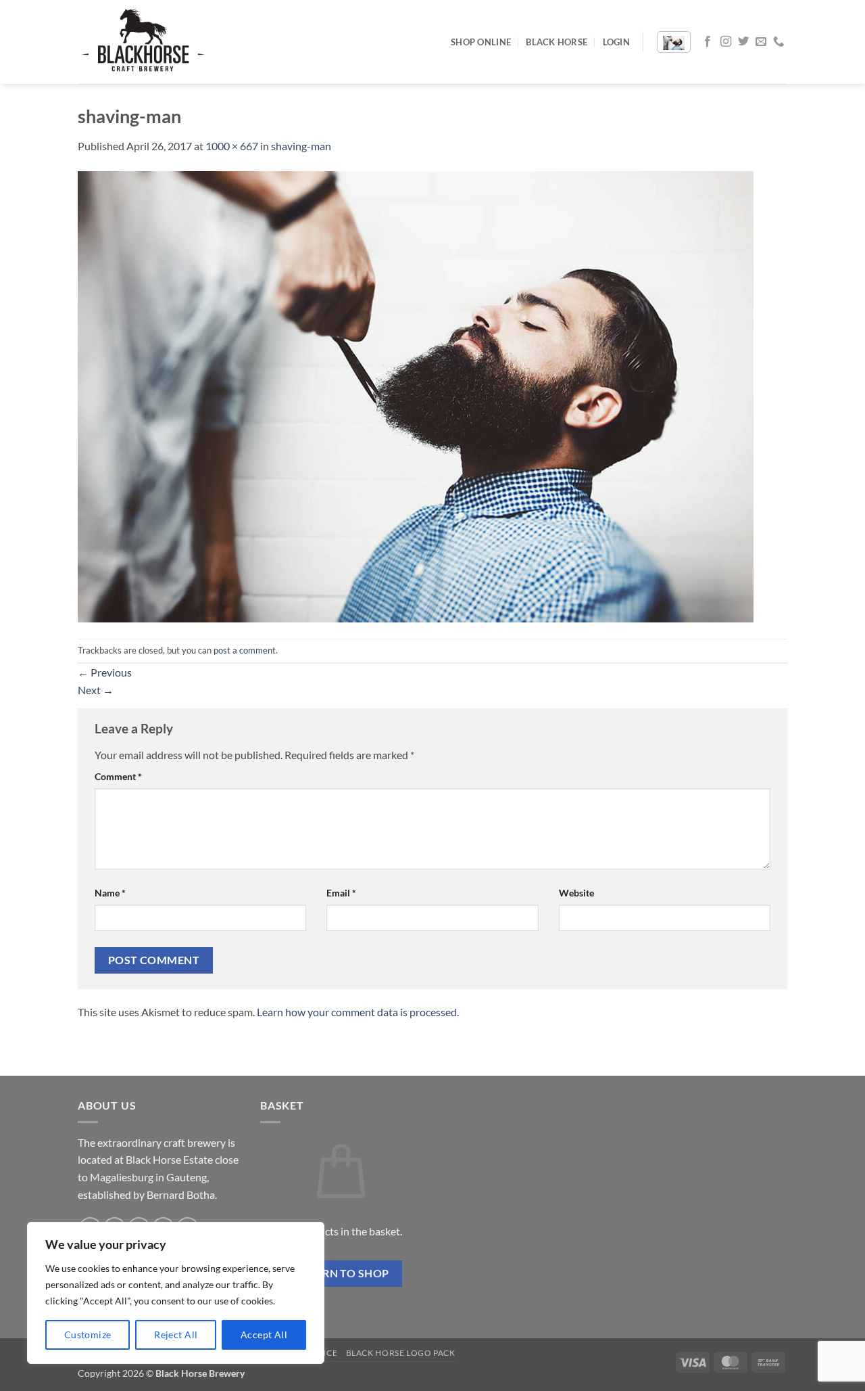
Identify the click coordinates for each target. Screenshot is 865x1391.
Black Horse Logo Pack (400, 1353)
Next (96, 689)
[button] (616, 42)
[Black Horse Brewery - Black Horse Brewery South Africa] (145, 41)
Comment (118, 776)
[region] (175, 1293)
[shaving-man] (415, 394)
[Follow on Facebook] (707, 42)
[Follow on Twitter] (743, 42)
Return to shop (341, 1273)
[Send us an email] (761, 42)
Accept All (264, 1334)
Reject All (175, 1334)
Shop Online (481, 42)
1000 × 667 (231, 145)
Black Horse (556, 42)
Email (341, 892)
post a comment (245, 650)
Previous (105, 672)
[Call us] (778, 42)
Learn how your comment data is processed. (358, 1011)
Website (576, 892)
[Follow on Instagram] (725, 42)
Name (110, 892)
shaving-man (301, 145)
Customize (88, 1334)
